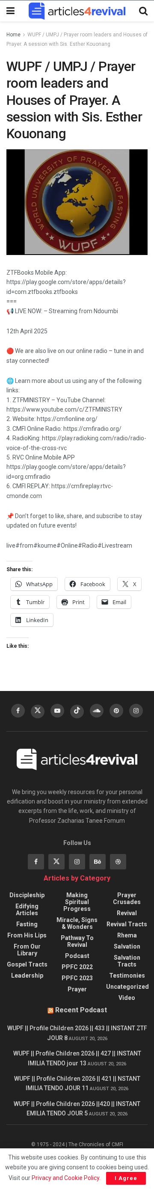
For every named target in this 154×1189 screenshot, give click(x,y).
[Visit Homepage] (77, 11)
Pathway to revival (77, 941)
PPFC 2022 (77, 967)
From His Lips (27, 935)
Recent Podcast (81, 1010)
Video (126, 997)
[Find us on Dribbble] (118, 861)
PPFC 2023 (77, 978)
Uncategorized (127, 986)
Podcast (77, 955)
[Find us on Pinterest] (116, 711)
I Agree (126, 1178)
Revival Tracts (127, 924)
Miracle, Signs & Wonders (77, 923)
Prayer (77, 989)
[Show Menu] (10, 11)
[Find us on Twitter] (37, 711)
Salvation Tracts (127, 961)
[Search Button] (143, 11)
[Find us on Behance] (97, 861)
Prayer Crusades (127, 898)
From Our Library (27, 950)
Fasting (27, 924)
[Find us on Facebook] (18, 711)
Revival (127, 913)
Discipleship (26, 895)
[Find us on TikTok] (77, 711)
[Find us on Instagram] (136, 711)
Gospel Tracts (27, 964)
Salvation (127, 946)
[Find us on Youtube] (57, 711)
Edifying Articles (26, 909)
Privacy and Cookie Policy (65, 1177)
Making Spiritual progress (77, 902)
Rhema (127, 935)
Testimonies (127, 975)
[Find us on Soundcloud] (97, 711)
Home (13, 35)
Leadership (27, 975)
